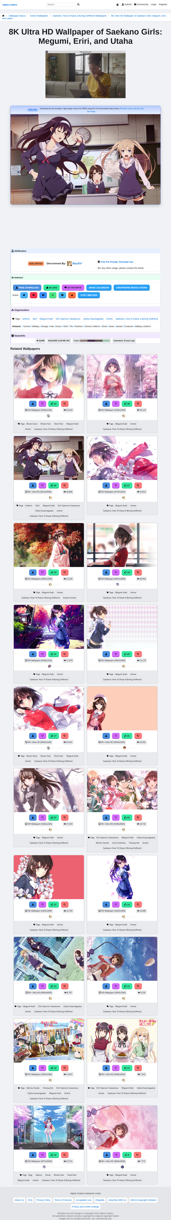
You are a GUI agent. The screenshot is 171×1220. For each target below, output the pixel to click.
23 (54, 572)
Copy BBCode (88, 295)
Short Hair (58, 424)
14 (128, 904)
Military (35, 326)
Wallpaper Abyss (17, 16)
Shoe (104, 326)
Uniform (28, 506)
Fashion (78, 326)
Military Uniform (142, 326)
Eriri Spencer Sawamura (68, 319)
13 (54, 986)
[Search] (78, 4)
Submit (128, 4)
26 (54, 485)
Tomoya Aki (134, 843)
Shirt (65, 326)
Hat (51, 326)
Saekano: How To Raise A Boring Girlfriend (53, 429)
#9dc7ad (106, 341)
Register (163, 4)
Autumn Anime (69, 598)
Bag (30, 1175)
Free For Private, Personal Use (117, 262)
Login (153, 4)
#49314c (91, 341)
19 (128, 572)
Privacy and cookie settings (85, 1206)
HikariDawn (57, 415)
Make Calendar (99, 287)
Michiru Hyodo (102, 843)
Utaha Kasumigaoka (93, 319)
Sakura (39, 1175)
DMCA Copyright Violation (143, 1200)
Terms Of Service (63, 1200)
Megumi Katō (46, 319)
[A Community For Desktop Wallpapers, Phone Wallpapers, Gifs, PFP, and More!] (3, 16)
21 (128, 736)
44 (54, 403)
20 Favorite (74, 287)
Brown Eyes (32, 424)
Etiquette (100, 1200)
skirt (35, 319)
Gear (111, 326)
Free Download (28, 287)
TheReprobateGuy (131, 584)
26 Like (52, 287)
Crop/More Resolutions (131, 287)
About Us (19, 1200)
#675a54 (99, 341)
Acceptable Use (84, 1200)
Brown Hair (46, 424)
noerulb (131, 747)
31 (54, 654)
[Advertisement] (85, 225)
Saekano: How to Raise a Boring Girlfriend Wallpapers (80, 16)
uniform (26, 319)
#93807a (84, 341)
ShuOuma (131, 1166)
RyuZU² (77, 263)
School (26, 326)
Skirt (37, 506)
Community (142, 4)
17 (54, 736)
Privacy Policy (43, 1200)
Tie (71, 326)
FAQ (30, 1200)
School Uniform (92, 326)
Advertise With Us (117, 1200)
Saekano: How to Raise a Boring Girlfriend (137, 319)
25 (128, 654)
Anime (109, 319)
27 (128, 485)
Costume (128, 326)
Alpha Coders (10, 5)
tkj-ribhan (57, 666)
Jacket (119, 326)
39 (128, 403)
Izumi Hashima (119, 843)
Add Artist (36, 263)
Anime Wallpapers (39, 16)
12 (54, 904)
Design (44, 326)
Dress (58, 326)
